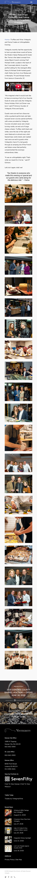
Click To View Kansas (12, 784)
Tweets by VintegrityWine (14, 799)
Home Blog (18, 10)
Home (7, 40)
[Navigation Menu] (31, 2)
